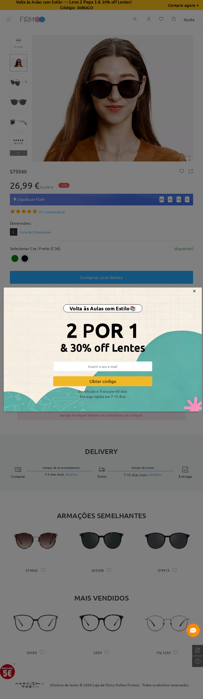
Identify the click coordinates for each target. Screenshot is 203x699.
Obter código (102, 381)
